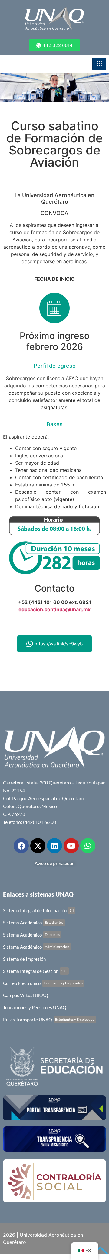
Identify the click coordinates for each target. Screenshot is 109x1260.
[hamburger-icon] (99, 64)
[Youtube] (71, 845)
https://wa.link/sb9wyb (59, 644)
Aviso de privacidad (55, 863)
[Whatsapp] (87, 845)
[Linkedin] (54, 845)
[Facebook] (21, 845)
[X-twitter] (37, 845)
